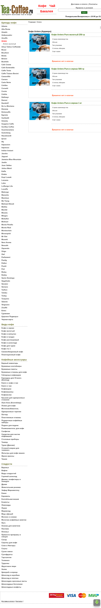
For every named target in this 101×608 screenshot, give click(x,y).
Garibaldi (5, 118)
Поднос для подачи (9, 425)
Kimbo (4, 174)
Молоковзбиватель (10, 409)
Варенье (5, 467)
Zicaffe (4, 308)
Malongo (5, 192)
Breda (3, 56)
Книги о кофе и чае (9, 383)
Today (4, 296)
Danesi (4, 100)
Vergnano (5, 305)
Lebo (3, 183)
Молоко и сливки (9, 517)
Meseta (4, 213)
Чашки (4, 459)
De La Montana (7, 106)
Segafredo (5, 281)
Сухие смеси (7, 551)
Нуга (3, 523)
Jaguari (4, 156)
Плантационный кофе (10, 355)
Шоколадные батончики (12, 584)
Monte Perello (7, 225)
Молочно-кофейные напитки (13, 520)
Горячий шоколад (9, 476)
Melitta (4, 207)
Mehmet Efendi (7, 204)
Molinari (4, 222)
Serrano (4, 287)
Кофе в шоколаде (9, 343)
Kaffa (3, 171)
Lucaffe (4, 189)
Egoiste (4, 115)
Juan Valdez (6, 165)
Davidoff (5, 103)
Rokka (4, 275)
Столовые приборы (10, 439)
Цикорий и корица (9, 572)
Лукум (4, 508)
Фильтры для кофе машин (13, 453)
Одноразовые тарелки (11, 412)
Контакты (93, 4)
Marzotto (5, 195)
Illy (2, 142)
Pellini (4, 263)
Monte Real (6, 228)
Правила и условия (84, 8)
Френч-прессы (7, 456)
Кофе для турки (8, 346)
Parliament (5, 257)
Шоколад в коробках (10, 575)
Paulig (4, 260)
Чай (52, 6)
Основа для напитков (10, 526)
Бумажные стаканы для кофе (14, 372)
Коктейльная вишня (10, 499)
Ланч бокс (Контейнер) (11, 403)
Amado (4, 32)
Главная (31, 22)
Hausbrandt (6, 136)
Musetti (4, 239)
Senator (4, 284)
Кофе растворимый (10, 340)
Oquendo (5, 248)
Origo (3, 251)
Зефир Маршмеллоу (10, 490)
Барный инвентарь (9, 363)
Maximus (5, 198)
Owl (3, 254)
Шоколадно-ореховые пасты (14, 581)
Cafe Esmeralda (8, 68)
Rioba (3, 272)
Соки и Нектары (8, 546)
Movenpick (6, 233)
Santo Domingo (8, 278)
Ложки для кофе (8, 406)
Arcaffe (4, 38)
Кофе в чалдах (7, 337)
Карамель (5, 496)
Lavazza (4, 180)
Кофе (42, 6)
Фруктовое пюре (8, 566)
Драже (4, 484)
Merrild (4, 210)
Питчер (4, 414)
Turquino (5, 299)
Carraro (4, 79)
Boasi (3, 50)
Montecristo (6, 231)
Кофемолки (6, 395)
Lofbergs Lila (7, 186)
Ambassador (6, 35)
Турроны (5, 563)
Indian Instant (7, 151)
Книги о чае (6, 386)
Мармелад (5, 511)
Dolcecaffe (5, 112)
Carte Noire (6, 82)
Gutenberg (5, 133)
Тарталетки (6, 557)
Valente (4, 302)
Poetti (3, 266)
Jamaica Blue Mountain (11, 159)
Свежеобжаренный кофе (12, 352)
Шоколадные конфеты (11, 587)
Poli (3, 269)
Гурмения (5, 313)
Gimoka (4, 121)
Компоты (5, 502)
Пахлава (5, 529)
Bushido (5, 62)
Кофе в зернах (7, 328)
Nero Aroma (6, 242)
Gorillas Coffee (7, 127)
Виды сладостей (8, 473)
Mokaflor (5, 219)
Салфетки (5, 431)
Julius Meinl (6, 168)
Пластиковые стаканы (11, 417)
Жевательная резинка (11, 487)
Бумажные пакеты (9, 369)
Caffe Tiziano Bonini (10, 73)
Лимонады (6, 505)
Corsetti (4, 88)
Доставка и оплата (79, 4)
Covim (4, 91)
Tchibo (4, 293)
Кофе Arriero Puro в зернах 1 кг (66, 103)
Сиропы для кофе (9, 543)
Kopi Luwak (6, 177)
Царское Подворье (9, 316)
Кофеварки (6, 389)
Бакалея (46, 11)
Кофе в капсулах (8, 334)
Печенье (5, 532)
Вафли (4, 470)
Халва (4, 569)
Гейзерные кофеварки (11, 375)
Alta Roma (5, 29)
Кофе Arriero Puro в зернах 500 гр (67, 69)
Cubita (4, 94)
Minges (4, 216)
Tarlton (4, 290)
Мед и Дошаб (7, 514)
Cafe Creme (6, 65)
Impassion (5, 145)
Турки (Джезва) (8, 445)
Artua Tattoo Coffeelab (11, 47)
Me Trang (5, 201)
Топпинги (5, 560)
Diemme (4, 109)
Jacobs (4, 153)
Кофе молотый (8, 331)
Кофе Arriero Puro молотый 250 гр (68, 35)
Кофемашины (7, 392)
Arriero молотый (9, 44)
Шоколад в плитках (9, 578)
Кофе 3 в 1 (6, 349)
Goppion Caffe (7, 124)
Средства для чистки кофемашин (10, 435)
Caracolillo (5, 76)
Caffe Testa (6, 70)
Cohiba (4, 85)
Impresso (5, 148)
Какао (4, 493)
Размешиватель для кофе (12, 428)
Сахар (4, 540)
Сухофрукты (7, 554)
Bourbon (5, 53)
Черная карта (7, 319)
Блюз (3, 311)
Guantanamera (7, 130)
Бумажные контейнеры (11, 366)
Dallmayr (5, 97)
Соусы (4, 548)
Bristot (4, 59)
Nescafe (4, 245)
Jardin (4, 162)
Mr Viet (4, 236)
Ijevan (4, 139)
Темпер (4, 442)
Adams (4, 26)
